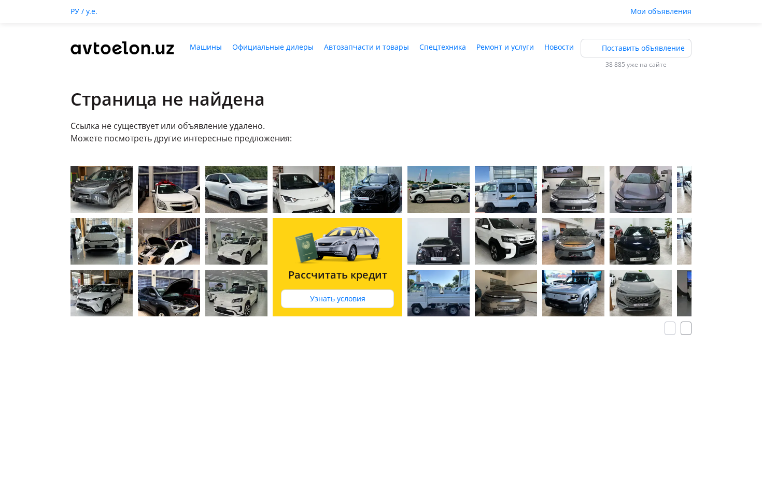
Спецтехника (442, 47)
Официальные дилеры (273, 47)
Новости (559, 47)
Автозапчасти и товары (366, 47)
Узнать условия (337, 298)
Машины (206, 47)
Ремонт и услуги (505, 47)
